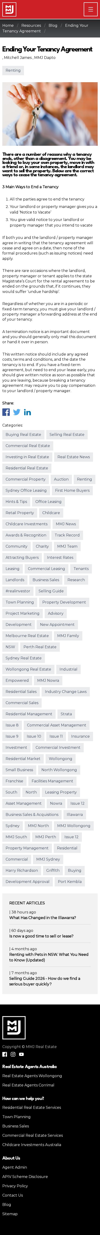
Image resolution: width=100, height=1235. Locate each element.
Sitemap (10, 1214)
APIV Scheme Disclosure (25, 1176)
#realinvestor (18, 591)
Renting (13, 70)
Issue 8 (12, 725)
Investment (16, 747)
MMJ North (38, 826)
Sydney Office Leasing (26, 490)
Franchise (14, 781)
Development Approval (28, 881)
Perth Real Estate (40, 647)
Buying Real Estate (23, 434)
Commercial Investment (58, 747)
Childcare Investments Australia (31, 1145)
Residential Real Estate (27, 468)
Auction (61, 479)
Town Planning (20, 602)
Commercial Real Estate (28, 446)
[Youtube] (21, 1054)
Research (76, 580)
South (11, 792)
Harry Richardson (22, 870)
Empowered (17, 680)
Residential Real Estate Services (31, 1107)
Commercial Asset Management (56, 725)
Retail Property (20, 513)
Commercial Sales (22, 703)
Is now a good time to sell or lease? (41, 936)
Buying (74, 870)
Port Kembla (70, 881)
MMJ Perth (45, 837)
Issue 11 (56, 736)
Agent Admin (14, 1167)
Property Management (27, 848)
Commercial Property (26, 479)
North (31, 792)
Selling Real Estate (67, 434)
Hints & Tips (16, 501)
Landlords (15, 580)
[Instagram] (13, 1054)
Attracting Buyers (22, 557)
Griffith (53, 870)
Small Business (19, 770)
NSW (10, 647)
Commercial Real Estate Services (32, 1135)
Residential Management (29, 714)
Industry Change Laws (66, 691)
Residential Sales (21, 691)
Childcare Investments (26, 524)
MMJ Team (67, 546)
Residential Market (23, 759)
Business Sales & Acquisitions (32, 814)
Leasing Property (61, 792)
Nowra (56, 803)
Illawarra (75, 814)
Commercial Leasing (46, 569)
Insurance (80, 736)
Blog (53, 25)
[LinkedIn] (27, 411)
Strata (66, 714)
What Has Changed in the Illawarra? (42, 918)
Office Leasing (48, 501)
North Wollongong (59, 770)
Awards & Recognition (26, 535)
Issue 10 (34, 736)
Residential (67, 848)
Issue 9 (12, 736)
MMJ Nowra (48, 680)
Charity (42, 546)
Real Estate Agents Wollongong (32, 1076)
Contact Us (12, 1195)
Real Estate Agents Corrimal (28, 1085)
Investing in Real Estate (27, 457)
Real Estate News (73, 457)
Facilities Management (52, 781)
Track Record (67, 535)
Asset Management (24, 803)
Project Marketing (23, 613)
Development (19, 624)
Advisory (55, 613)
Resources (31, 25)
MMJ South (16, 837)
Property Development (64, 602)
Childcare (51, 513)
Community (16, 546)
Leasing (13, 569)
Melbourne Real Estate (27, 636)
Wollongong (60, 759)
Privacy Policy (15, 1186)
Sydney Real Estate (24, 658)
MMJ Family (68, 636)
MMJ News (66, 524)
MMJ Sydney (48, 859)
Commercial (17, 859)
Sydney (13, 826)
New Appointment (57, 624)
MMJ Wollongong (73, 826)
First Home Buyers (72, 490)
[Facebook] (5, 411)
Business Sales (46, 580)
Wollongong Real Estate (28, 669)
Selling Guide (51, 591)
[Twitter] (16, 411)
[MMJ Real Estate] (9, 9)
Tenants (81, 569)
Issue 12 (77, 803)
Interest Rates (60, 557)
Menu (97, 9)
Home (8, 25)
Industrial (68, 669)
